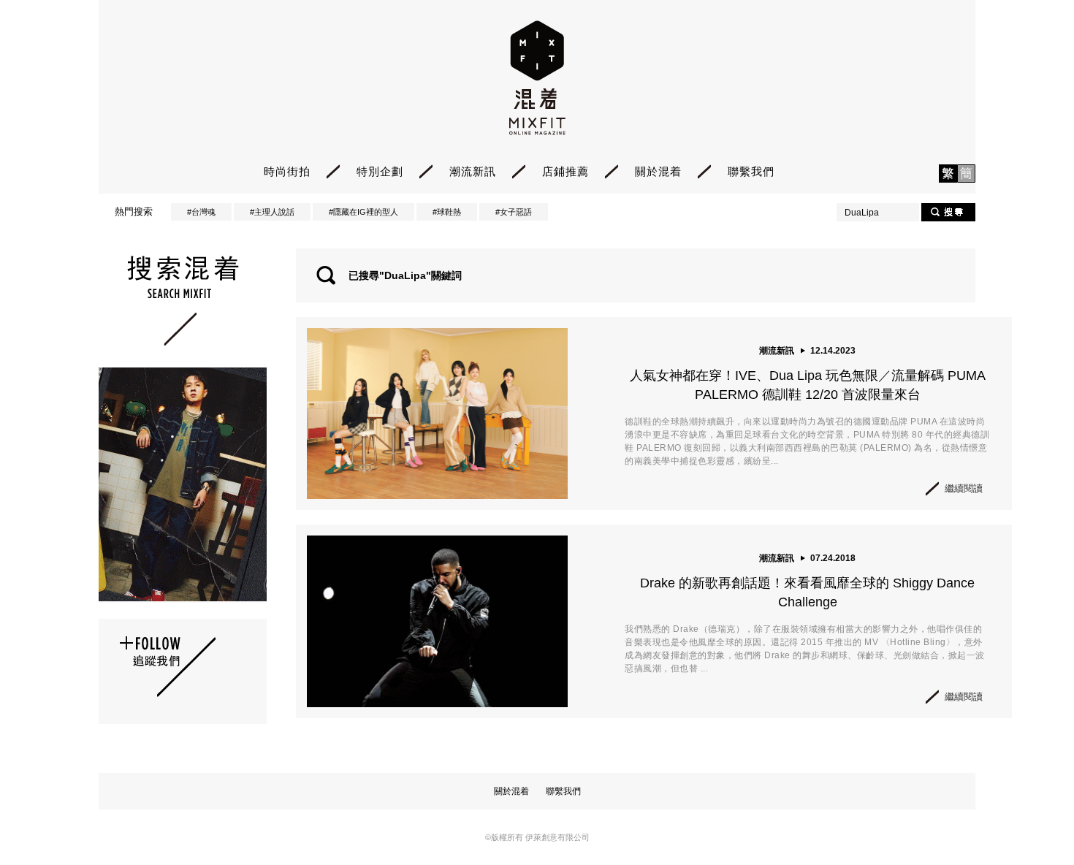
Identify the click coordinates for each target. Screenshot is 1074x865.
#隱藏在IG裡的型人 (363, 211)
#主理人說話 (272, 211)
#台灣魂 (201, 211)
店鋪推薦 (565, 171)
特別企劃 (380, 171)
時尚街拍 (287, 171)
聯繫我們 (751, 171)
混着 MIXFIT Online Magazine (537, 77)
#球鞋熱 (447, 211)
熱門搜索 (134, 211)
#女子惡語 (513, 211)
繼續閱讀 (964, 488)
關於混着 (658, 171)
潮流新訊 (472, 171)
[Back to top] (1026, 813)
